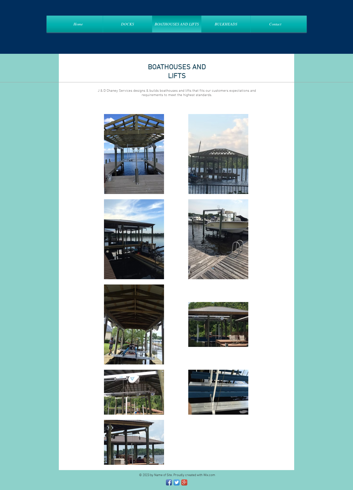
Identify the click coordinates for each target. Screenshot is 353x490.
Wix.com (209, 475)
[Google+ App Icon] (184, 482)
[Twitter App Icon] (177, 482)
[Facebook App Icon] (169, 482)
